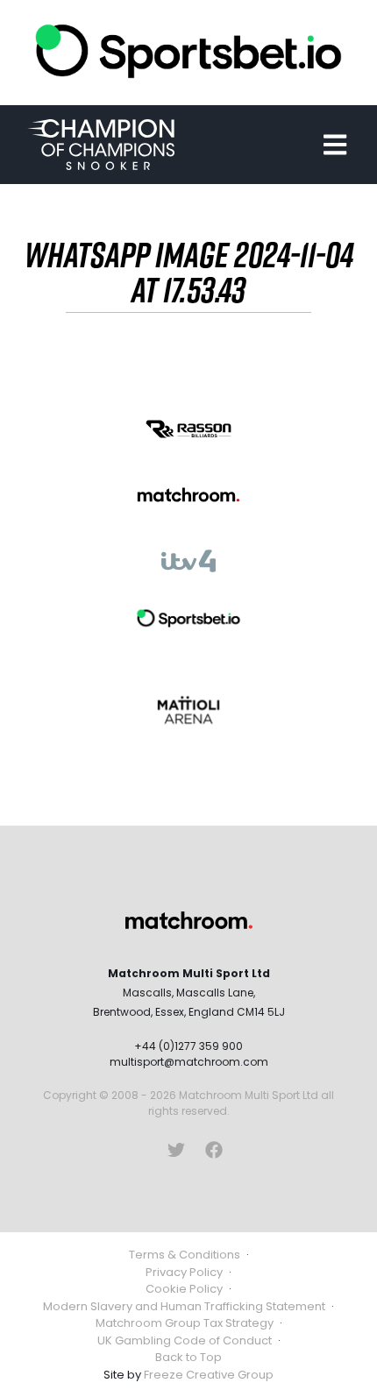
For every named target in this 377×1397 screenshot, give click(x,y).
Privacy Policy (184, 1272)
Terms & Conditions (184, 1254)
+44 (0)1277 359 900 (188, 1046)
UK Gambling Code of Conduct (184, 1340)
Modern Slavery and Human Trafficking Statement (184, 1306)
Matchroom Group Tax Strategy (185, 1323)
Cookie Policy (184, 1288)
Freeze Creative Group (209, 1374)
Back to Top (188, 1357)
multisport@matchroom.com (189, 1061)
